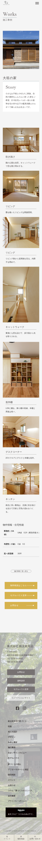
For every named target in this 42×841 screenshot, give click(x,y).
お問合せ (21, 672)
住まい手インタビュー (17, 753)
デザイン (11, 737)
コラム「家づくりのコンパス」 (21, 790)
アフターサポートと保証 (18, 769)
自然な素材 (12, 742)
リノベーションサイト (21, 698)
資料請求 (21, 681)
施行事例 (11, 747)
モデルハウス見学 (21, 689)
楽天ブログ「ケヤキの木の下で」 (21, 814)
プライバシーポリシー (17, 801)
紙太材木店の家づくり (17, 721)
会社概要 (11, 796)
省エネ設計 (12, 732)
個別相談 (11, 775)
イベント (11, 780)
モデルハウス (13, 758)
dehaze (37, 3)
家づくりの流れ (14, 764)
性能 (10, 726)
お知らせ (11, 785)
